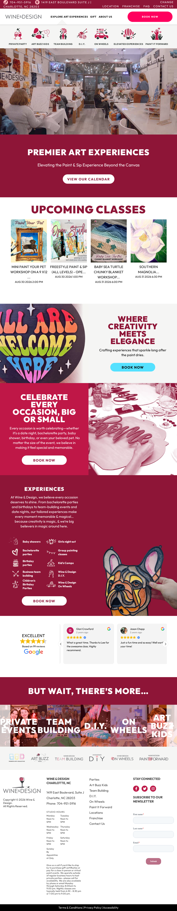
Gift (93, 16)
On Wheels (97, 802)
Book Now (150, 16)
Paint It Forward (100, 807)
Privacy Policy (92, 907)
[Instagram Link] (153, 788)
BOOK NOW (133, 367)
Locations (96, 813)
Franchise (131, 6)
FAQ (146, 6)
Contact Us (163, 6)
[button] (165, 644)
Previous (6, 241)
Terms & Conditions (70, 907)
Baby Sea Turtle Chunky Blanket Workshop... (109, 272)
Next (171, 241)
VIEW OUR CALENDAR (88, 179)
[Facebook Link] (136, 788)
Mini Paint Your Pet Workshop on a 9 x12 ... (28, 272)
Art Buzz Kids (98, 785)
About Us (105, 16)
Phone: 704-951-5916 (61, 803)
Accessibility (110, 907)
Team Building (98, 791)
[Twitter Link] (145, 788)
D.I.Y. (92, 796)
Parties (94, 779)
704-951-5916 (20, 2)
